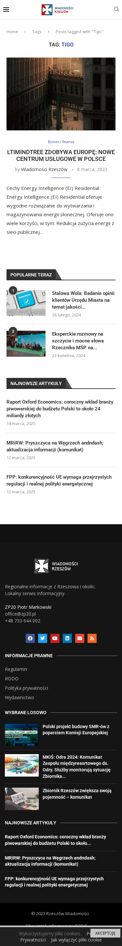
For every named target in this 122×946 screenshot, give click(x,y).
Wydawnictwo (19, 697)
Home (12, 31)
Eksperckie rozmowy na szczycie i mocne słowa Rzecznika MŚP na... (78, 341)
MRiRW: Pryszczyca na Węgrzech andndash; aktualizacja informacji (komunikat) (55, 446)
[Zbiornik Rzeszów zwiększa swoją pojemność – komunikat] (22, 799)
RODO (12, 678)
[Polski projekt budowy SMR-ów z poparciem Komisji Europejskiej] (22, 735)
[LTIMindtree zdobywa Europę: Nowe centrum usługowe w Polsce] (61, 94)
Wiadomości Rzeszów (44, 169)
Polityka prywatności (26, 688)
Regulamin (16, 669)
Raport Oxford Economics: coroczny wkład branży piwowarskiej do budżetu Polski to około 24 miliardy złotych (60, 409)
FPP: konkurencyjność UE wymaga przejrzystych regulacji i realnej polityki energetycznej (59, 480)
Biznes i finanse (61, 142)
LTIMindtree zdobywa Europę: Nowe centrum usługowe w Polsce (61, 155)
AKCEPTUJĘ (105, 933)
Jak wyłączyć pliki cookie (76, 940)
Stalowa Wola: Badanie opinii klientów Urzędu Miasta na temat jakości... (83, 300)
